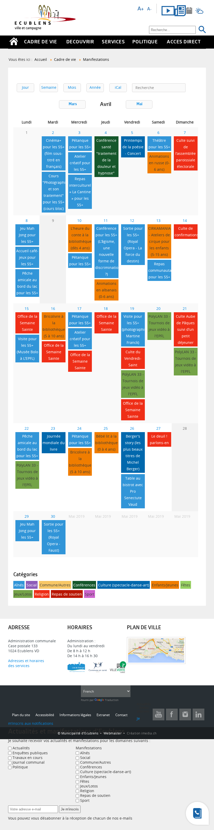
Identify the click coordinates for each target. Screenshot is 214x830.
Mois (72, 87)
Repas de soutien (67, 594)
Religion (42, 594)
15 (27, 308)
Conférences (84, 584)
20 (158, 308)
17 (79, 308)
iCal (118, 87)
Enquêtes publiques (29, 752)
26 (132, 428)
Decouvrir (80, 42)
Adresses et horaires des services (26, 663)
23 (53, 428)
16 (53, 308)
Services (113, 42)
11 (106, 220)
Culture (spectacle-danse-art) (123, 584)
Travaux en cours (27, 757)
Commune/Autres (55, 584)
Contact (121, 715)
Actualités (20, 747)
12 (132, 220)
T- (149, 9)
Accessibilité (44, 715)
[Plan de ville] (156, 662)
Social (32, 584)
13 (158, 220)
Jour (25, 87)
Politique (145, 42)
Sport (89, 594)
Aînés (19, 584)
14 (185, 220)
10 (79, 220)
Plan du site (21, 715)
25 (106, 428)
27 (158, 428)
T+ (141, 9)
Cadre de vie (40, 42)
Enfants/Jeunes (165, 584)
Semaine (48, 87)
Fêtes (185, 584)
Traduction (111, 700)
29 (27, 516)
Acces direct (184, 42)
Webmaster (113, 733)
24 (79, 428)
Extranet (103, 715)
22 (27, 428)
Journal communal (28, 762)
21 (185, 308)
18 (106, 308)
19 (132, 308)
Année (95, 87)
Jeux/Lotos (23, 594)
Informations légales (75, 715)
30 (53, 516)
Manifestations (89, 747)
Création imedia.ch (142, 733)
